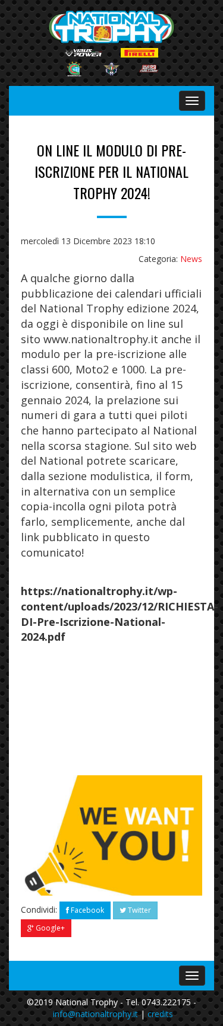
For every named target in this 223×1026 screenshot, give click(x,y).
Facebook (86, 910)
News (191, 258)
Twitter (138, 910)
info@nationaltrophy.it (95, 1013)
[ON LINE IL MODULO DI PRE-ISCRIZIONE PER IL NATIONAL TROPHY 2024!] (111, 835)
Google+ (49, 928)
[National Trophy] (111, 27)
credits (160, 1013)
